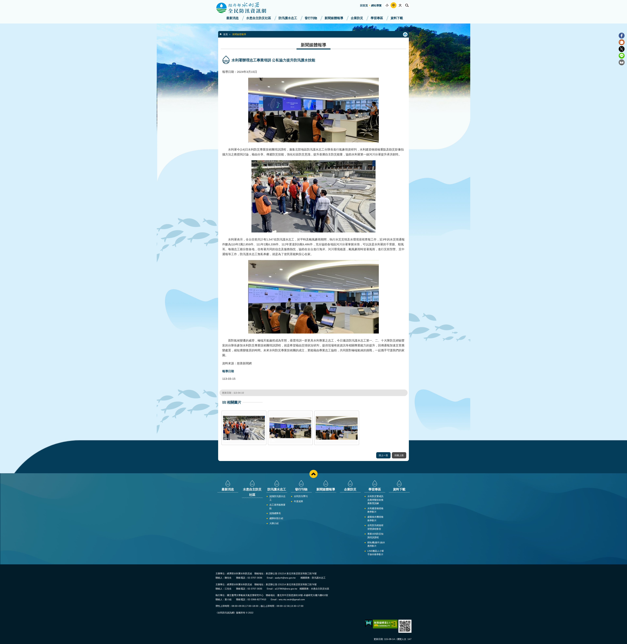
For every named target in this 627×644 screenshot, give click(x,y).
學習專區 (377, 18)
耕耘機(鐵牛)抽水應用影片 (376, 544)
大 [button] (400, 5)
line (622, 56)
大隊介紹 (274, 523)
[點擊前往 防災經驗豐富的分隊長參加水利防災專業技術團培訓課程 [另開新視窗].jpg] (337, 428)
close (313, 474)
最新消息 (232, 18)
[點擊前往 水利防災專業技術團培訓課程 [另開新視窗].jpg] (244, 428)
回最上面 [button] (399, 455)
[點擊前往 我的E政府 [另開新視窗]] (368, 623)
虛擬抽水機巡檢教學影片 (375, 519)
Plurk (622, 42)
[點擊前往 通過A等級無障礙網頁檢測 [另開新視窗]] (385, 624)
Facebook (622, 36)
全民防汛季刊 (301, 496)
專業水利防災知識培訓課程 (375, 536)
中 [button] (393, 5)
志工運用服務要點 (277, 506)
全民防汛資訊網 (244, 7)
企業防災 (357, 18)
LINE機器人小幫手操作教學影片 (375, 553)
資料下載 (397, 18)
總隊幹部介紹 (276, 518)
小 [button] (387, 5)
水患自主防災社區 (258, 18)
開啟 (407, 5)
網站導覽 (376, 5)
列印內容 (405, 34)
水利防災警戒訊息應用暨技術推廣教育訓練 (375, 500)
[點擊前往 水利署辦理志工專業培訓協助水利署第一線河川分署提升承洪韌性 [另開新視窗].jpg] (290, 428)
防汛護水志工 (288, 18)
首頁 (225, 34)
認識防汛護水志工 (277, 498)
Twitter (622, 49)
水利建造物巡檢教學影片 (375, 510)
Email (622, 62)
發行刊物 (311, 18)
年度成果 (298, 501)
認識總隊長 (275, 513)
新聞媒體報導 (334, 18)
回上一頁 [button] (383, 455)
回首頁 (364, 5)
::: (1, 1)
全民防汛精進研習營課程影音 (375, 527)
